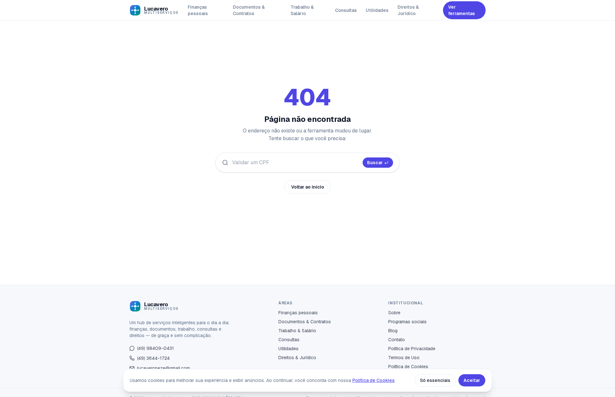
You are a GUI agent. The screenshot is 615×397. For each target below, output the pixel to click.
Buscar (375, 162)
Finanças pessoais (198, 10)
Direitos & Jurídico (408, 10)
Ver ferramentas (461, 10)
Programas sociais (407, 322)
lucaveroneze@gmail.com (163, 368)
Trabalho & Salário (302, 10)
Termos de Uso (404, 357)
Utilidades (377, 10)
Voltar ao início (307, 187)
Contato (396, 339)
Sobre (394, 313)
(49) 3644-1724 (153, 358)
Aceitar (471, 380)
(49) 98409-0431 (155, 348)
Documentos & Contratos (249, 10)
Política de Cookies (408, 366)
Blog (393, 331)
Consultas (346, 10)
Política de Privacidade (411, 348)
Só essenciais (435, 380)
